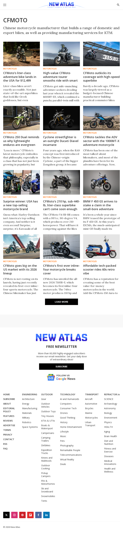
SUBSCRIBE (9, 399)
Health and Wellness (109, 470)
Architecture (28, 399)
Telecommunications (71, 454)
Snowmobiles (48, 496)
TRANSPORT (92, 394)
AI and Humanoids (69, 399)
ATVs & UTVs (48, 420)
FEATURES (8, 416)
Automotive (91, 403)
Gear (43, 399)
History (63, 422)
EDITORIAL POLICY (9, 410)
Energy (25, 403)
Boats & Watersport (47, 427)
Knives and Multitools (46, 459)
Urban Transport (90, 424)
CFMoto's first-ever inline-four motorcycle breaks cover (61, 269)
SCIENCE (108, 399)
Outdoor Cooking (45, 467)
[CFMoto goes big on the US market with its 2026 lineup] (21, 246)
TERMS (7, 429)
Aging (107, 431)
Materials (27, 412)
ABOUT (7, 403)
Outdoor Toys (48, 411)
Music (63, 436)
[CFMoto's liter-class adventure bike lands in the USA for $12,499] (21, 54)
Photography (67, 445)
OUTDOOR (47, 394)
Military (26, 417)
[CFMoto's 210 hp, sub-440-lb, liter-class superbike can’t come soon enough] (61, 182)
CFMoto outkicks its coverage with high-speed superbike (101, 77)
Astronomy (110, 408)
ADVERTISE (9, 425)
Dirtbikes (45, 445)
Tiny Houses (47, 416)
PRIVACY (7, 434)
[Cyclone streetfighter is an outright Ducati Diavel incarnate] (61, 118)
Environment (110, 417)
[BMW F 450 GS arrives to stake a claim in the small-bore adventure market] (101, 182)
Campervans (47, 433)
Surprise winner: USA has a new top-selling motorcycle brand (20, 205)
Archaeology (110, 403)
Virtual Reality (67, 459)
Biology (108, 412)
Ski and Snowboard (47, 490)
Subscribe (61, 366)
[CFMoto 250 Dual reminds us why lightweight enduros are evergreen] (21, 118)
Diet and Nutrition (108, 442)
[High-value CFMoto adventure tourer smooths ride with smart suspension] (61, 54)
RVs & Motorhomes (48, 482)
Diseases (109, 456)
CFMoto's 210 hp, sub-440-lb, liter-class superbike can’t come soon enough (61, 205)
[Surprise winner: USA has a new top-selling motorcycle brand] (21, 182)
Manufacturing (29, 408)
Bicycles (89, 408)
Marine (88, 412)
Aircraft (89, 399)
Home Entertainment (71, 426)
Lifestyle (64, 431)
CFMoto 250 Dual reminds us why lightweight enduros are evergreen (21, 141)
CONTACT (8, 439)
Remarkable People (70, 450)
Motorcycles (10, 69)
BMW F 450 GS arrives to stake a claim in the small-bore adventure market (100, 207)
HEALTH (108, 426)
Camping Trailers (45, 439)
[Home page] (61, 5)
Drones (64, 412)
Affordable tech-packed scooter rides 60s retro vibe (99, 269)
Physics (108, 422)
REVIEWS (8, 420)
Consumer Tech (68, 408)
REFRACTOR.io (112, 394)
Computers (66, 403)
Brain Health (110, 436)
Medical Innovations (110, 462)
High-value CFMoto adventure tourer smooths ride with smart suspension (60, 78)
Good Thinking (67, 417)
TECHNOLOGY (67, 394)
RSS (5, 443)
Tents (44, 500)
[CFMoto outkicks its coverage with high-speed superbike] (101, 54)
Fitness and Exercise (110, 450)
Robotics (26, 422)
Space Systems (30, 426)
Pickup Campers (45, 475)
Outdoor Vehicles (45, 405)
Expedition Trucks (46, 451)
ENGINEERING (29, 394)
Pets (62, 440)
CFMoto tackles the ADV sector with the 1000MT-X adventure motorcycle (101, 141)
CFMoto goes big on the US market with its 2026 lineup (20, 269)
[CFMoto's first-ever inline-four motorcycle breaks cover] (61, 246)
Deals (63, 464)
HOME (6, 394)
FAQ (5, 448)
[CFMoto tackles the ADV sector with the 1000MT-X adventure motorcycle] (101, 118)
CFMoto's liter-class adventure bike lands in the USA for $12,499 (19, 77)
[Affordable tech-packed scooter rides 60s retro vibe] (101, 246)
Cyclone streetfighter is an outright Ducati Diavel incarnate (60, 141)
